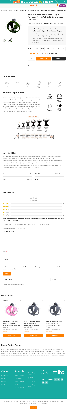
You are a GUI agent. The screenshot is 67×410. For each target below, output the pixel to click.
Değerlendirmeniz (9, 231)
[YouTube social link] (43, 382)
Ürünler (3, 384)
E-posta (6, 259)
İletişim (3, 378)
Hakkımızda (4, 375)
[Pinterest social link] (46, 382)
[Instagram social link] (62, 379)
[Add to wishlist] (28, 65)
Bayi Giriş (62, 5)
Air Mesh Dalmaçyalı (31, 378)
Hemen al (59, 58)
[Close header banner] (65, 1)
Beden (30, 49)
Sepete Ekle (43, 58)
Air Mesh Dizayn (32, 382)
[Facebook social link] (55, 379)
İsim (5, 252)
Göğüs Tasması (12, 329)
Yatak (16, 384)
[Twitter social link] (58, 379)
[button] (33, 335)
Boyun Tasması (19, 381)
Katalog (3, 381)
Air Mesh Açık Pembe (32, 373)
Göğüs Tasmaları (19, 375)
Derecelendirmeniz (9, 228)
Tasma (5, 329)
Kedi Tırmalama (19, 387)
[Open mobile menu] (2, 5)
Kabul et (33, 407)
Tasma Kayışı (18, 378)
